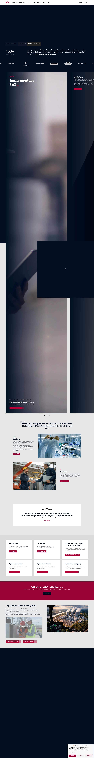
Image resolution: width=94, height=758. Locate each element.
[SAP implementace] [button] (11, 43)
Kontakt (48, 2)
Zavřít (81, 755)
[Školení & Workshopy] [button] (34, 43)
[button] (13, 2)
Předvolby (88, 755)
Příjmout (72, 755)
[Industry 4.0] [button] (22, 43)
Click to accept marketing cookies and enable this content (24, 627)
